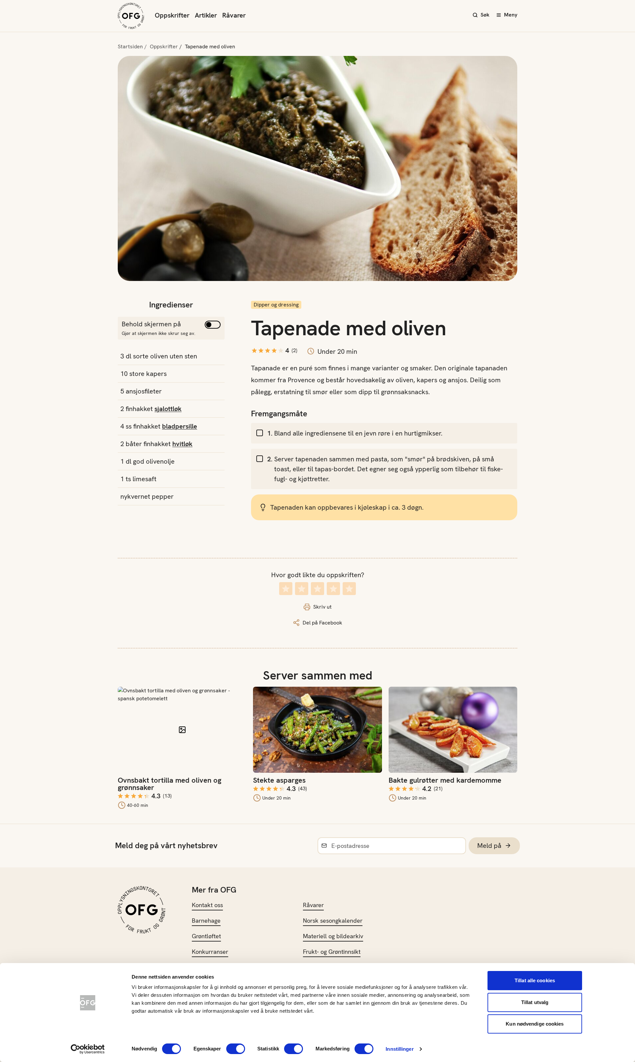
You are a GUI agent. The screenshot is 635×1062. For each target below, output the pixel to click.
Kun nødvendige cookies (535, 1024)
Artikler (206, 15)
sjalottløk (168, 408)
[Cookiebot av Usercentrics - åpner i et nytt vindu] (88, 1049)
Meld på (489, 845)
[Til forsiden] (131, 16)
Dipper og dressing (276, 304)
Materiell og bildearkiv (333, 936)
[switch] (235, 1048)
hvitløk (182, 443)
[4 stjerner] (333, 588)
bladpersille (179, 426)
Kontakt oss (207, 905)
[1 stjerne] (285, 588)
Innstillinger (399, 1049)
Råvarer (234, 15)
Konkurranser (210, 951)
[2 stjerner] (301, 588)
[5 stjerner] (349, 588)
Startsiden (130, 46)
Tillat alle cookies (535, 980)
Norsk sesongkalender (332, 920)
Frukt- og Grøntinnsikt (331, 951)
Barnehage (206, 920)
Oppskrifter (172, 15)
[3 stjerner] (317, 588)
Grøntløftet (206, 936)
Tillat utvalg (534, 1002)
